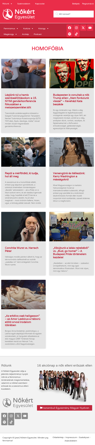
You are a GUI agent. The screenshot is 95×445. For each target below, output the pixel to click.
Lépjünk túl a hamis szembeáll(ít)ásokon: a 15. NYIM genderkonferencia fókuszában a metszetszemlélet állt (21, 101)
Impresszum (71, 437)
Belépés (76, 3)
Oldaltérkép (58, 437)
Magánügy (9, 34)
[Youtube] (90, 28)
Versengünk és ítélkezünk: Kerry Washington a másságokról (69, 176)
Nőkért (25, 12)
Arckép (25, 34)
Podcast (38, 34)
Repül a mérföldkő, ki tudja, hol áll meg (21, 175)
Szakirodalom (23, 3)
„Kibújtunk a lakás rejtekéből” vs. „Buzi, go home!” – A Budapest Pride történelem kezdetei (71, 252)
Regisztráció (88, 3)
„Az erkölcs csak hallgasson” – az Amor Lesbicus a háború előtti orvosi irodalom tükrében (22, 320)
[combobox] (73, 14)
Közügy (42, 28)
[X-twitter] (83, 28)
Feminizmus (9, 28)
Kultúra (26, 28)
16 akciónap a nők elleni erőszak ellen (64, 365)
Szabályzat (84, 437)
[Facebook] (70, 28)
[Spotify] (70, 34)
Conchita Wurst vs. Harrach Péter (21, 249)
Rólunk (5, 3)
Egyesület (25, 17)
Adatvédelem (71, 441)
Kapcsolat (40, 3)
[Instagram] (76, 28)
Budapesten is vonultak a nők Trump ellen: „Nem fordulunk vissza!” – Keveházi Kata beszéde (71, 99)
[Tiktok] (76, 34)
